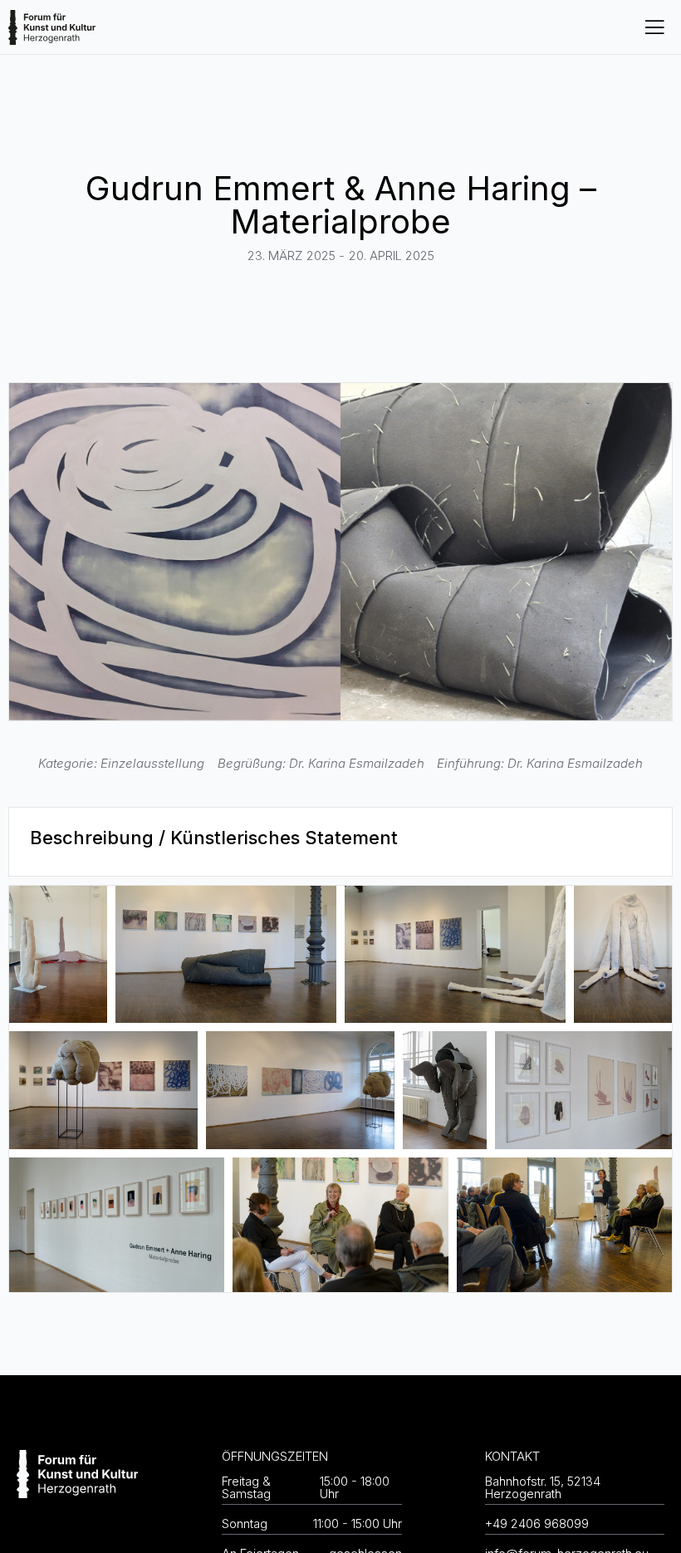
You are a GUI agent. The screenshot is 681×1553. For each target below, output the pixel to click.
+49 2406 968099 (537, 1523)
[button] (654, 27)
